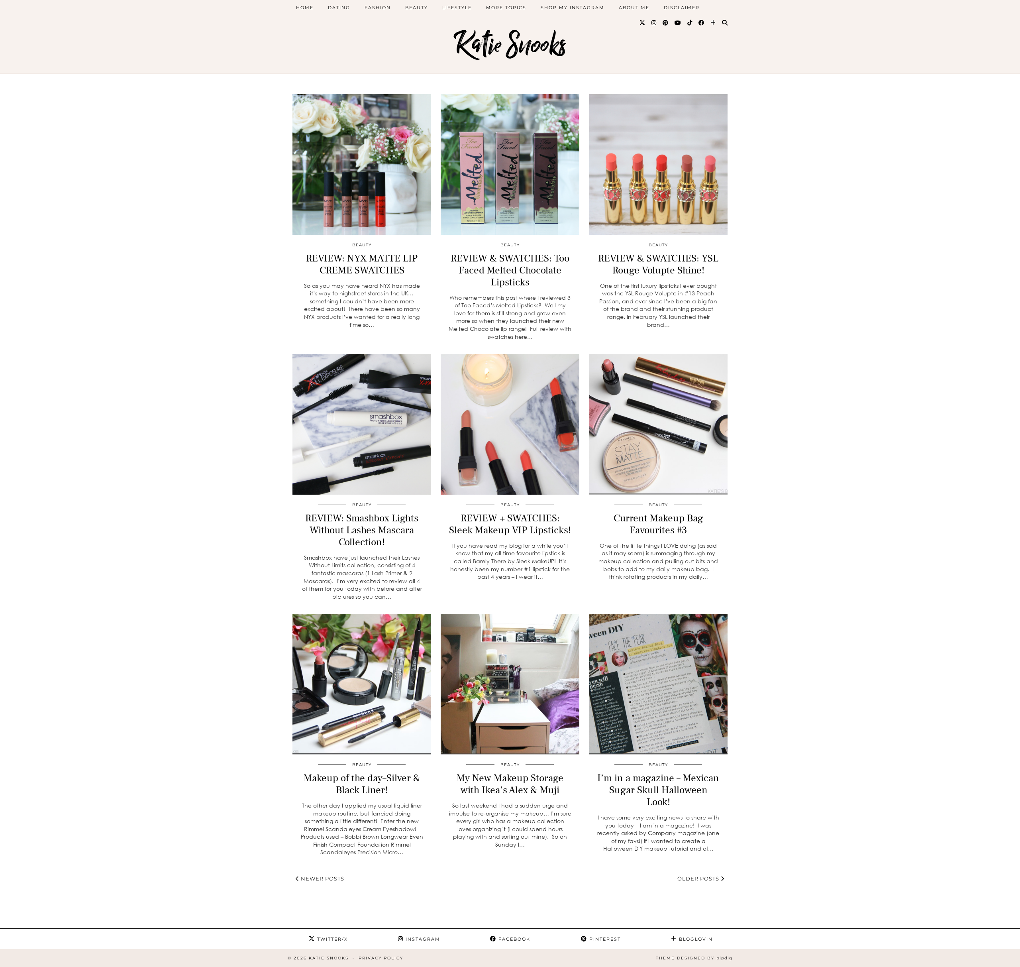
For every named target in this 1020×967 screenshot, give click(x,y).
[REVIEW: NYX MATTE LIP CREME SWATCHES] (361, 164)
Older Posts (699, 878)
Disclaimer (682, 7)
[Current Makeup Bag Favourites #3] (658, 424)
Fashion (378, 7)
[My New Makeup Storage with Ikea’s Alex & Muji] (510, 684)
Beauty (416, 7)
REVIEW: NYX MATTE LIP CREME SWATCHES (362, 264)
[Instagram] (654, 22)
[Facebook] (701, 22)
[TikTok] (690, 22)
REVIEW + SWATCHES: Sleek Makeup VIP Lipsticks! (510, 524)
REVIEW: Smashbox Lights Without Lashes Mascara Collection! (361, 530)
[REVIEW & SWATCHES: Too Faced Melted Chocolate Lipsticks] (510, 164)
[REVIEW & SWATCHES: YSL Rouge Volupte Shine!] (658, 164)
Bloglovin (695, 939)
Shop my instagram (572, 7)
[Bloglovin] (713, 22)
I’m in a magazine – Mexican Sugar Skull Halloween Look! (658, 790)
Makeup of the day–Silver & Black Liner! (362, 784)
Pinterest (604, 939)
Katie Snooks (510, 45)
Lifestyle (457, 7)
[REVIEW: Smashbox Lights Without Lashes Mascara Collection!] (361, 424)
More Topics (506, 7)
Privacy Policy (381, 958)
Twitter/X (331, 939)
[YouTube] (678, 22)
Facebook (513, 939)
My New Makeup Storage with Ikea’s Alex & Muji (510, 784)
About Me (634, 7)
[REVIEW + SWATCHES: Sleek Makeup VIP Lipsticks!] (510, 424)
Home (305, 7)
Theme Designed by (694, 958)
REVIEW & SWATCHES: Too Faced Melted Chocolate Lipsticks (510, 270)
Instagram (422, 939)
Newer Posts (321, 878)
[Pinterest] (666, 22)
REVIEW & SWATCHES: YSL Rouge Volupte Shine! (658, 264)
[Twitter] (642, 22)
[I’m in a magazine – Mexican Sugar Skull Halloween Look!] (658, 684)
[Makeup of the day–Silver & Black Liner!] (361, 684)
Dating (339, 7)
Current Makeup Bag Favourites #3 (658, 524)
